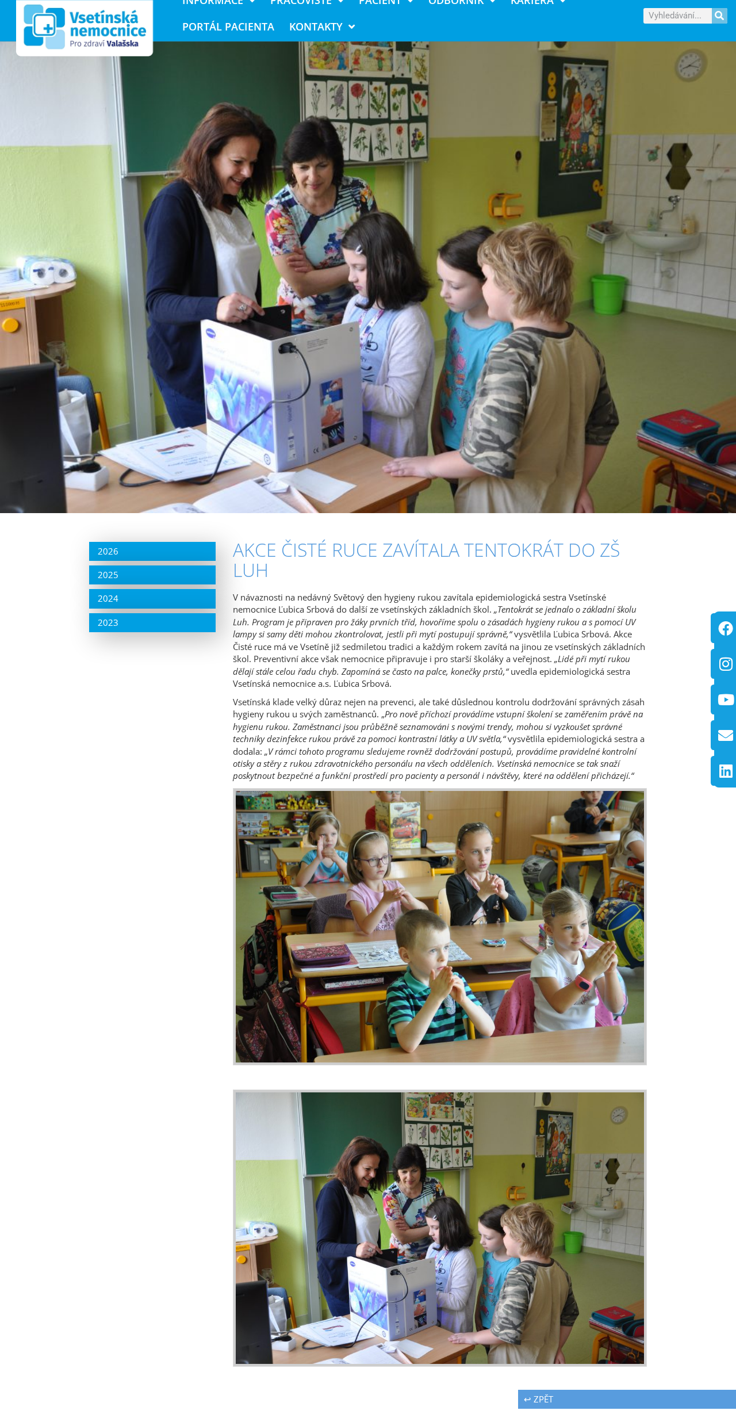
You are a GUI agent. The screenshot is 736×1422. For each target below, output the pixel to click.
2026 (108, 551)
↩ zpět (538, 1399)
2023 (108, 622)
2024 (108, 598)
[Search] (719, 16)
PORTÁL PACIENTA (228, 26)
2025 (108, 574)
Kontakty (316, 26)
